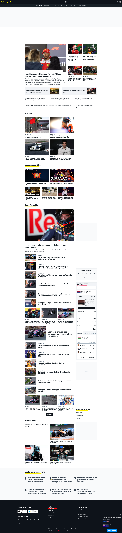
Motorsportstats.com (52, 517)
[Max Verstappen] (79, 348)
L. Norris (82, 345)
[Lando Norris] (79, 345)
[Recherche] (117, 2)
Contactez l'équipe (82, 514)
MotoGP (23, 2)
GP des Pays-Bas (86, 291)
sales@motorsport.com (83, 516)
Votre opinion (80, 509)
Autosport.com (51, 515)
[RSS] (88, 277)
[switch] (94, 329)
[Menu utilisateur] (120, 2)
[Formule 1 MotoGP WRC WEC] (87, 287)
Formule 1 (15, 2)
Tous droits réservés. (68, 530)
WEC (34, 2)
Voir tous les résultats (91, 356)
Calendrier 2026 (58, 5)
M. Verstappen (83, 348)
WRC (29, 2)
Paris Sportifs (82, 5)
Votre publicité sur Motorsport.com (85, 512)
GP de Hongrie (86, 337)
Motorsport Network (57, 530)
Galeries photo (73, 5)
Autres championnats (44, 2)
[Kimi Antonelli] (79, 352)
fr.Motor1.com (51, 510)
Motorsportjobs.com (52, 512)
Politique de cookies (59, 528)
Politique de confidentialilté (70, 528)
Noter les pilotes (81, 356)
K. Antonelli (83, 352)
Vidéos (65, 5)
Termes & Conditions (49, 528)
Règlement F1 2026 (48, 5)
